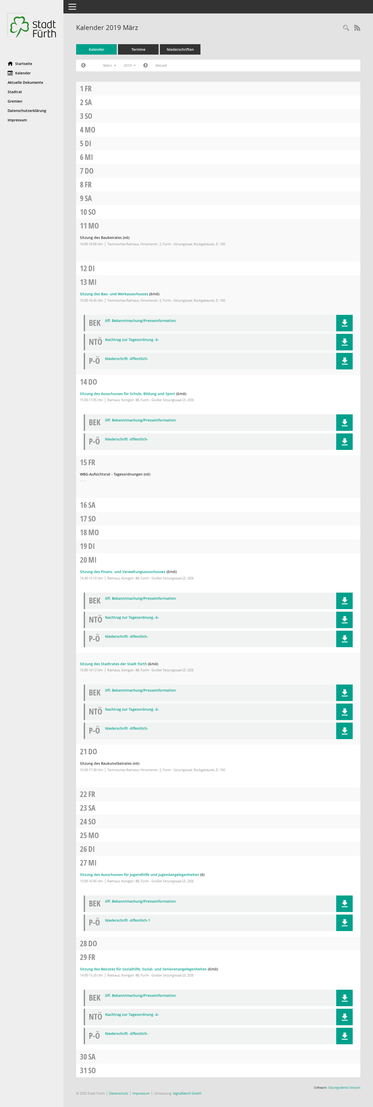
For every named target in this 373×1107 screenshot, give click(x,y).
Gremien (15, 101)
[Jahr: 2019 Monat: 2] (83, 65)
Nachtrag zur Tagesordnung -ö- (132, 340)
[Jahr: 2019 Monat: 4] (145, 65)
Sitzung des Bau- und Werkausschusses (114, 293)
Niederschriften (180, 49)
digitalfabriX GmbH (187, 1093)
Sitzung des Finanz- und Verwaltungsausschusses (122, 571)
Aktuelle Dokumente (25, 82)
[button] (344, 323)
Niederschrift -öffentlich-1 (127, 920)
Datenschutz (118, 1093)
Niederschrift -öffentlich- (126, 359)
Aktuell (161, 65)
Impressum (17, 120)
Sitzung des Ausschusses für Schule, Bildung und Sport (127, 393)
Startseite (23, 63)
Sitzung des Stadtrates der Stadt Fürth (113, 663)
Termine (138, 49)
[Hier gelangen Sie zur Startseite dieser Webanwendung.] (31, 29)
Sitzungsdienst (344, 1087)
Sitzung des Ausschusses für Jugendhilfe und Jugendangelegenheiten (139, 874)
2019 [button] (128, 65)
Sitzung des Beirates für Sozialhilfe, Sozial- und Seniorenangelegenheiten (143, 969)
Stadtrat (15, 91)
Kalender (23, 73)
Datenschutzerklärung (27, 110)
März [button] (108, 65)
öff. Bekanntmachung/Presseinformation (140, 321)
